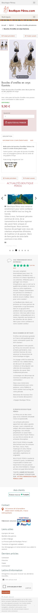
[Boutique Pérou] (19, 10)
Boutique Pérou (8, 2)
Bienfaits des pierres (9, 514)
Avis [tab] (31, 140)
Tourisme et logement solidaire (13, 523)
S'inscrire (5, 539)
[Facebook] (4, 580)
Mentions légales (12, 588)
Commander (6, 544)
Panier (4, 542)
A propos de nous (8, 512)
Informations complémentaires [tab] (15, 140)
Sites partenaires (24, 588)
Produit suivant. (31, 36)
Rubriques (6, 17)
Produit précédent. (9, 36)
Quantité (7, 113)
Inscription (6, 571)
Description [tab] (7, 136)
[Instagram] (14, 580)
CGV (3, 588)
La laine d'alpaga (7, 517)
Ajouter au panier (16, 122)
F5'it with (32, 590)
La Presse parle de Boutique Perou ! (14, 520)
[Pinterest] (9, 580)
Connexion (5, 536)
